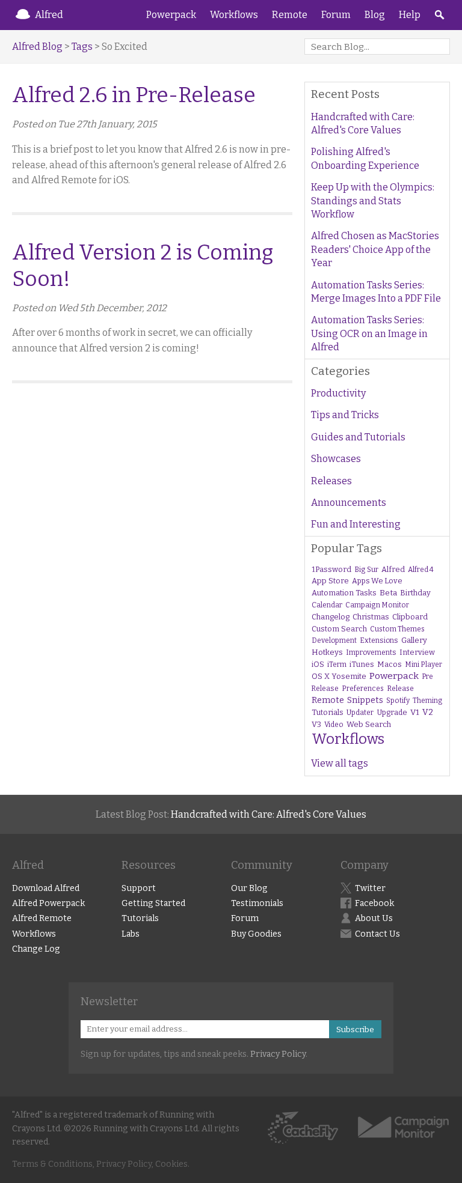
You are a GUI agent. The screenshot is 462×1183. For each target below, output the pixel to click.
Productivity (338, 393)
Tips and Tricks (345, 415)
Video (333, 724)
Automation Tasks (344, 592)
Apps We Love (377, 580)
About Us (374, 918)
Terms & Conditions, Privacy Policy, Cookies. (100, 1164)
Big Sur (366, 569)
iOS (318, 664)
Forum (336, 14)
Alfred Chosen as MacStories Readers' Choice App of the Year (375, 249)
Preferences (363, 688)
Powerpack (171, 14)
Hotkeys (327, 652)
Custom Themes (397, 629)
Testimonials (257, 903)
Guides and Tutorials (358, 437)
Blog (375, 14)
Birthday (415, 592)
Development (334, 640)
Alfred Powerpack (48, 903)
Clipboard (410, 616)
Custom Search (339, 628)
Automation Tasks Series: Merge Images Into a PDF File (376, 291)
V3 (316, 724)
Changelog (331, 616)
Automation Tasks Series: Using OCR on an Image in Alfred (369, 333)
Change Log (36, 949)
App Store (330, 580)
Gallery (414, 640)
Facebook (374, 903)
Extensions (379, 640)
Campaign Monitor (377, 605)
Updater (360, 712)
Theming (427, 700)
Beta (388, 593)
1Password (331, 569)
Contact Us (377, 934)
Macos (389, 664)
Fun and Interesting (356, 524)
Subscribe (355, 1029)
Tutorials (327, 712)
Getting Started (153, 903)
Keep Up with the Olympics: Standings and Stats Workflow (372, 200)
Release (400, 688)
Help (409, 14)
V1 (414, 712)
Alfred (49, 14)
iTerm (336, 664)
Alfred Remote (42, 918)
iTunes (362, 664)
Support (139, 888)
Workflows (234, 14)
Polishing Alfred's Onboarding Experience (365, 158)
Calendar (327, 605)
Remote (289, 14)
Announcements (348, 502)
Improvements (371, 652)
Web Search (368, 724)
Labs (131, 934)
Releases (331, 481)
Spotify (398, 700)
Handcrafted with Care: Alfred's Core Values (362, 123)
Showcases (336, 458)
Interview (417, 652)
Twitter (370, 888)
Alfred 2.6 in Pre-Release (134, 95)
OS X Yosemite (339, 676)
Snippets (365, 700)
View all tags (339, 763)
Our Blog (249, 888)
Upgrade (392, 712)
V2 (427, 712)
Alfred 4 (421, 569)
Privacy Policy (278, 1054)
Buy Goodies (256, 934)
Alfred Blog (37, 46)
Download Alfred (45, 888)
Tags (82, 46)
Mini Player (423, 664)
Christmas (371, 616)
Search (439, 15)
